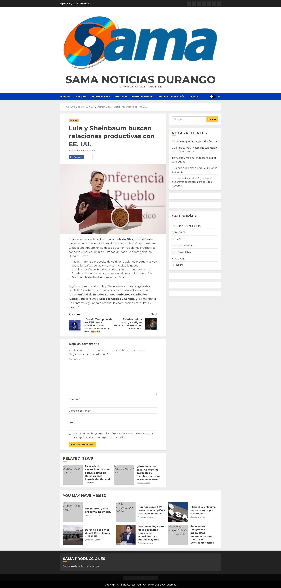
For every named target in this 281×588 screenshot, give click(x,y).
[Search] (219, 96)
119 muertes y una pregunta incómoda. (194, 141)
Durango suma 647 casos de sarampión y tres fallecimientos (151, 510)
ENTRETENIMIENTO (142, 96)
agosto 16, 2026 (146, 543)
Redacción (75, 151)
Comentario (76, 359)
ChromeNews (151, 584)
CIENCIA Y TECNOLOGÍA (170, 96)
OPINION (193, 96)
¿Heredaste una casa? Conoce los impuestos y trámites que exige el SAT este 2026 (149, 473)
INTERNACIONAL (101, 96)
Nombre (74, 399)
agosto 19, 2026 (93, 515)
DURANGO (66, 96)
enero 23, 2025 (89, 151)
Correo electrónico (80, 410)
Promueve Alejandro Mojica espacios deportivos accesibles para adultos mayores (193, 182)
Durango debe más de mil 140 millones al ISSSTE (97, 533)
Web (71, 422)
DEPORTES (121, 96)
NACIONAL (82, 96)
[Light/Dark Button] (213, 96)
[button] (140, 42)
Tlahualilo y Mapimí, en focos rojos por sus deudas (203, 510)
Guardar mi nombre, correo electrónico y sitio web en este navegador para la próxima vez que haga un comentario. (112, 435)
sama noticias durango (140, 79)
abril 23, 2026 (144, 483)
